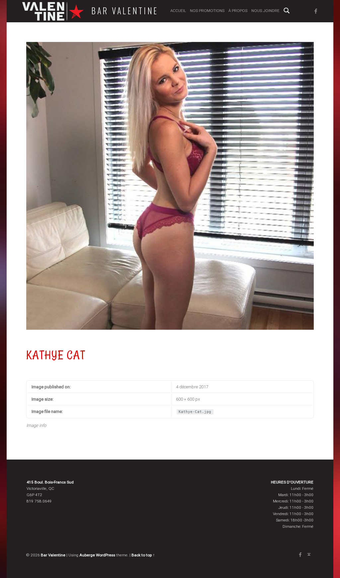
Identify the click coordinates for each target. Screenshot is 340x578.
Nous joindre (265, 10)
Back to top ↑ (143, 555)
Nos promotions (207, 10)
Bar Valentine (124, 11)
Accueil (178, 10)
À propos (237, 10)
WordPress (105, 555)
